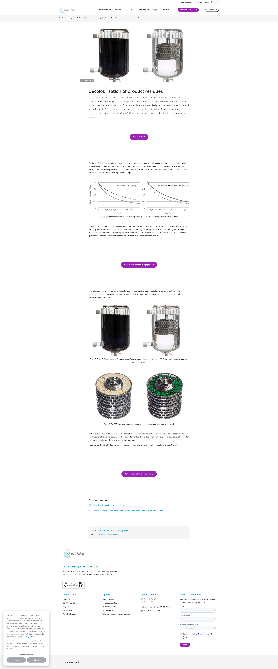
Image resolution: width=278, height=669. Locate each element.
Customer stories (109, 606)
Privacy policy (67, 610)
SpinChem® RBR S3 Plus (109, 534)
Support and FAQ (108, 599)
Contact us (138, 137)
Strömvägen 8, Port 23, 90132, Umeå (155, 607)
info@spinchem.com (152, 610)
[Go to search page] (216, 2)
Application (115, 18)
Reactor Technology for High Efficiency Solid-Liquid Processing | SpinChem (84, 18)
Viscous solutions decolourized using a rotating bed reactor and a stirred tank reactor (128, 511)
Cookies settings (26, 654)
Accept (16, 660)
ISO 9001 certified (69, 603)
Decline (36, 660)
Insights (65, 606)
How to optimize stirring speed (137, 264)
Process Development (119, 531)
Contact (210, 10)
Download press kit (70, 614)
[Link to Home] (67, 9)
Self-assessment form (110, 603)
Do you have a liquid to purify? (138, 474)
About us (66, 599)
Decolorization (103, 531)
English (207, 2)
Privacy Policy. (29, 637)
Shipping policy (108, 610)
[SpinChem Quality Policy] (73, 584)
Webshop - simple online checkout (116, 614)
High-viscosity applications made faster (109, 505)
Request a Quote (187, 10)
